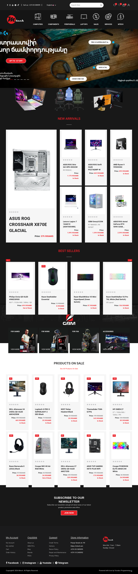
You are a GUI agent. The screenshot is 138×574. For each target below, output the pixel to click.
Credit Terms (53, 543)
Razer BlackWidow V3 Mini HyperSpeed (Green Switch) (85, 299)
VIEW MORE (15, 349)
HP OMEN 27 (118, 409)
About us (30, 543)
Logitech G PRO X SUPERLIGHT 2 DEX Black (42, 411)
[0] (119, 5)
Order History (10, 552)
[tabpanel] (69, 58)
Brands (29, 552)
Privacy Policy (54, 556)
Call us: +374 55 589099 (32, 5)
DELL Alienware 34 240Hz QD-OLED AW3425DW (17, 411)
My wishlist (10, 546)
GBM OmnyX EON (95, 221)
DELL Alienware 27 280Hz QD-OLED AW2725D (68, 468)
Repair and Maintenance (57, 552)
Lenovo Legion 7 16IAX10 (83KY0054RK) (70, 224)
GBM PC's (30, 546)
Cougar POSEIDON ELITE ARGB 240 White (120, 468)
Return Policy (53, 549)
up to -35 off (16, 66)
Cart (7, 549)
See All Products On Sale (69, 369)
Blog (29, 549)
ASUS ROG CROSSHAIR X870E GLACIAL (28, 224)
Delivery (52, 546)
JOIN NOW (69, 513)
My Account (10, 543)
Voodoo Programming (123, 571)
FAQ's (29, 556)
